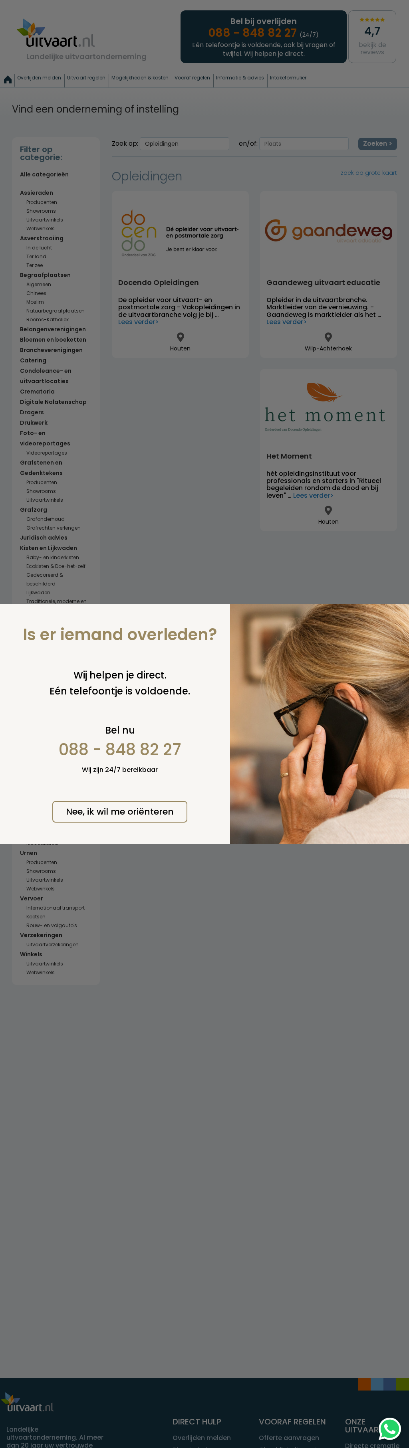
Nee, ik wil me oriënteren (120, 811)
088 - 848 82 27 (120, 749)
